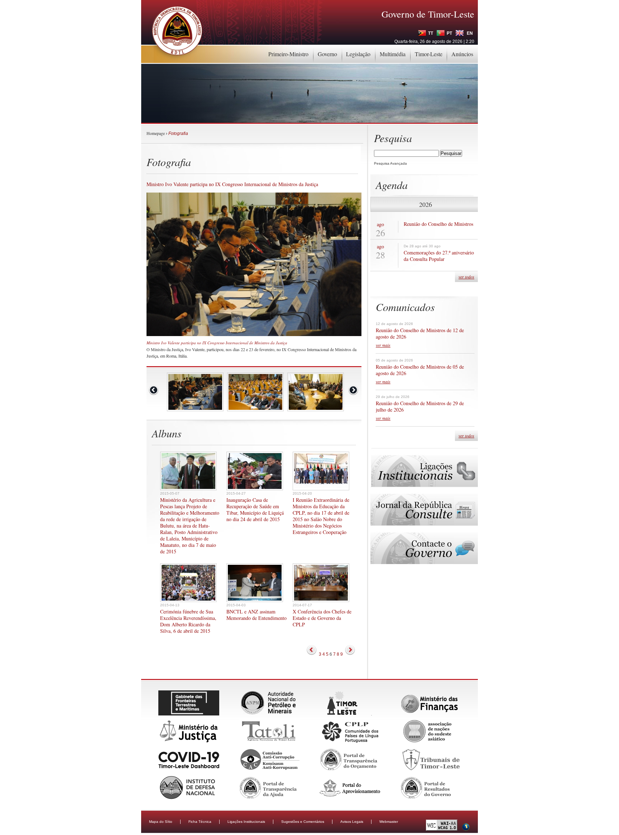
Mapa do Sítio (160, 822)
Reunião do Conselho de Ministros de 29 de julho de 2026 (420, 406)
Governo (327, 54)
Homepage (156, 133)
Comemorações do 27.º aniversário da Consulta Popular (439, 255)
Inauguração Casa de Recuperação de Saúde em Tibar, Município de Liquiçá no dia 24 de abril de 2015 (255, 510)
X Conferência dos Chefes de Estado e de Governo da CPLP (322, 618)
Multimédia (393, 54)
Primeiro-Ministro (288, 54)
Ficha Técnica (199, 822)
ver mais (383, 345)
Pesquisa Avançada (390, 163)
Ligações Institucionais (246, 822)
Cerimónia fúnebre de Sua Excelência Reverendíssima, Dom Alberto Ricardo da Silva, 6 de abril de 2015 (188, 621)
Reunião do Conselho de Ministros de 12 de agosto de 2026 (420, 333)
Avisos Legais (351, 822)
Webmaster (388, 822)
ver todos (466, 277)
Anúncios (462, 54)
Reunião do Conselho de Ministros (438, 224)
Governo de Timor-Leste (428, 14)
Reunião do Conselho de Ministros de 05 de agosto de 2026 (420, 370)
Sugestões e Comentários (302, 822)
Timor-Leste (428, 54)
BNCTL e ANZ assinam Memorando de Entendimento (256, 614)
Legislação (358, 54)
